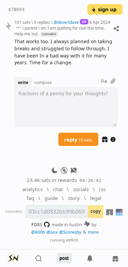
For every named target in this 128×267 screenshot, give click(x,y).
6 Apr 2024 (99, 22)
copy (95, 211)
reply (78, 139)
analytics (32, 189)
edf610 (72, 240)
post (64, 258)
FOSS (36, 224)
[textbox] (65, 52)
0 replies (42, 22)
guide (51, 198)
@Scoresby (70, 232)
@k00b (38, 232)
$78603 (16, 9)
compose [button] (43, 82)
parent (31, 28)
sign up (107, 9)
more (93, 232)
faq (30, 198)
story (74, 198)
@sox (52, 232)
